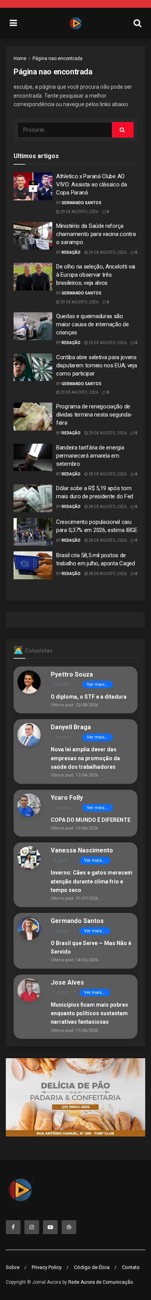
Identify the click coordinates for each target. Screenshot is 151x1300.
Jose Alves (67, 982)
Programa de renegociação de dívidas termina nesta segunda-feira (94, 414)
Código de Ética (92, 1267)
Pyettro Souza (72, 674)
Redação (71, 252)
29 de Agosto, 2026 (79, 212)
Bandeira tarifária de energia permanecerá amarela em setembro (90, 455)
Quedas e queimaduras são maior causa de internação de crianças (92, 324)
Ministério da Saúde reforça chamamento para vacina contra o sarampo (96, 234)
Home (20, 58)
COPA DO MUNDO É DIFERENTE (90, 820)
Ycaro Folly (67, 797)
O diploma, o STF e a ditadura (89, 697)
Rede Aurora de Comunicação (100, 1282)
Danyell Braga (71, 727)
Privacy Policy (47, 1267)
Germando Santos (81, 203)
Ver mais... (97, 684)
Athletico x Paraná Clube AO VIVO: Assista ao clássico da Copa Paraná (91, 184)
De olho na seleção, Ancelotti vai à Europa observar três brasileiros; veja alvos (95, 274)
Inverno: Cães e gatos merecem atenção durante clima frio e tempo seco (91, 881)
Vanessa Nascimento (82, 850)
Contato (131, 1267)
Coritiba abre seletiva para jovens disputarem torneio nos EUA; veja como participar (96, 365)
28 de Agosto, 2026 (107, 474)
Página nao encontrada (57, 58)
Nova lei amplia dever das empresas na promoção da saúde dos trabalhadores (85, 758)
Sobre (12, 1267)
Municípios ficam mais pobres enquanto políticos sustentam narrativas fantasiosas (89, 1013)
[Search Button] (123, 130)
